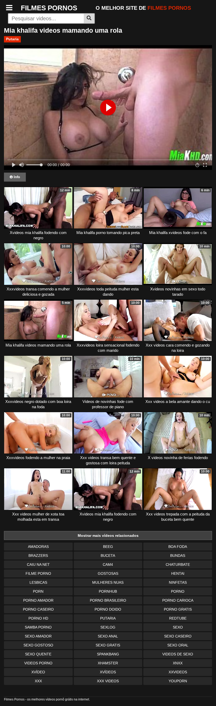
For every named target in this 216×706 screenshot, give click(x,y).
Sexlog (107, 627)
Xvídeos (108, 672)
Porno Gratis (178, 609)
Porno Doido (108, 609)
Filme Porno (38, 573)
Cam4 (108, 564)
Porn (38, 591)
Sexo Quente (38, 654)
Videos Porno (38, 663)
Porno (177, 591)
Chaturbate (178, 564)
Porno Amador (38, 600)
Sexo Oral (177, 645)
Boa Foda (177, 546)
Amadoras (38, 546)
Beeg (108, 546)
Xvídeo (38, 672)
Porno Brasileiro (108, 600)
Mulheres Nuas (108, 582)
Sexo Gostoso (38, 645)
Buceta (108, 555)
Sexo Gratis (108, 645)
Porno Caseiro (38, 609)
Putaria (12, 39)
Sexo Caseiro (178, 636)
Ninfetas (178, 582)
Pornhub (108, 591)
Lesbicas (38, 582)
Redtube (177, 618)
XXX (38, 681)
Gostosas (108, 573)
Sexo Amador (38, 636)
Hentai (177, 573)
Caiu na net (38, 564)
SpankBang (108, 654)
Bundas (177, 555)
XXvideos (178, 672)
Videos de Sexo (177, 654)
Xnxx (178, 663)
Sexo (178, 627)
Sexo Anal (108, 636)
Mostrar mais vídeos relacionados (108, 535)
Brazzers (38, 555)
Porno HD (38, 618)
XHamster (108, 663)
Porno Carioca (177, 600)
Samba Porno (38, 627)
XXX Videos (108, 681)
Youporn (178, 681)
